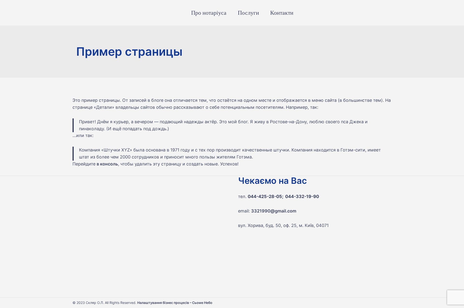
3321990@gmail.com (273, 210)
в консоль (107, 163)
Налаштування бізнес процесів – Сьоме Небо (174, 303)
